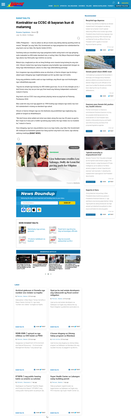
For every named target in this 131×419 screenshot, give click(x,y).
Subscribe (125, 3)
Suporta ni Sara (92, 190)
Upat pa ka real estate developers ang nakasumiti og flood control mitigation (65, 292)
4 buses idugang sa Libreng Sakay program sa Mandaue (62, 334)
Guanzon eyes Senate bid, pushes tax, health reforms (99, 105)
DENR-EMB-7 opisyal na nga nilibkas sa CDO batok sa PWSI (29, 334)
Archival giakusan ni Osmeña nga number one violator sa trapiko (30, 291)
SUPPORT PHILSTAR (122, 6)
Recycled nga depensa (95, 20)
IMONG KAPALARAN (100, 6)
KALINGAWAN (72, 6)
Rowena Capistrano (23, 32)
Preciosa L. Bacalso (22, 296)
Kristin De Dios (56, 339)
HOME (51, 6)
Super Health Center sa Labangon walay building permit (65, 377)
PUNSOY (111, 6)
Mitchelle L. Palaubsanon (24, 382)
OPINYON (63, 6)
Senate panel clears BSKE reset (99, 72)
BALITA (56, 6)
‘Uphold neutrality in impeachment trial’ (94, 154)
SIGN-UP (67, 203)
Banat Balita (23, 18)
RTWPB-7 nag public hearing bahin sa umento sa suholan (28, 377)
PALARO (89, 6)
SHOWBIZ (81, 6)
